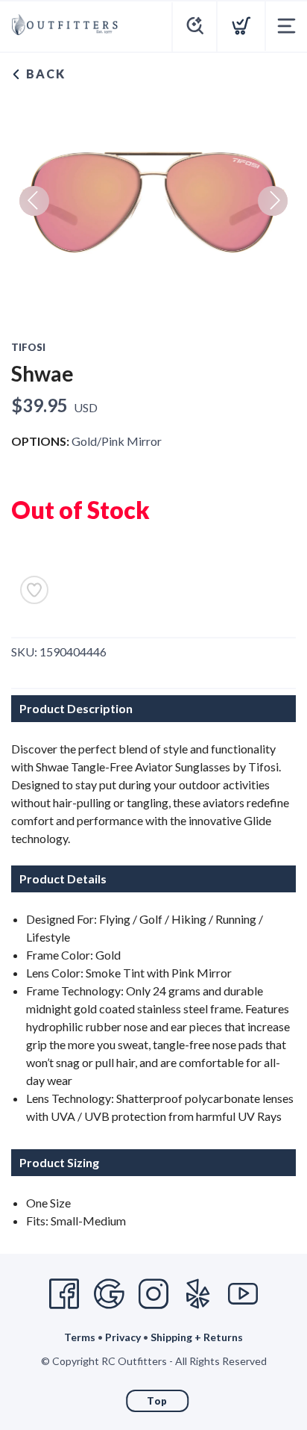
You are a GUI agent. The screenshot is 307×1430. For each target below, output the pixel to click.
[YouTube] (243, 1294)
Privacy (123, 1337)
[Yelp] (198, 1294)
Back (44, 73)
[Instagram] (153, 1294)
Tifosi (28, 347)
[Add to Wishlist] (34, 590)
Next (273, 201)
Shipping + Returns (197, 1337)
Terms (79, 1337)
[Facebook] (64, 1294)
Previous (34, 201)
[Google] (108, 1294)
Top (157, 1401)
